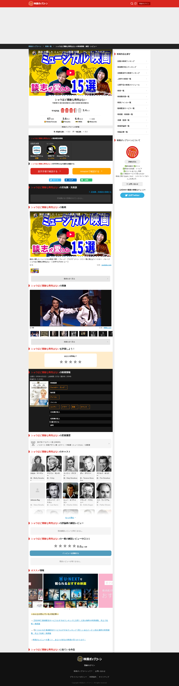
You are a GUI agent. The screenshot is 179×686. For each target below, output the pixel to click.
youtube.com (106, 265)
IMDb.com (107, 328)
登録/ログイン (144, 4)
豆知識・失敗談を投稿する (100, 192)
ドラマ (64, 407)
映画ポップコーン (35, 46)
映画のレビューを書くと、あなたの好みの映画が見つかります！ (59, 640)
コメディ (53, 407)
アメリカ (53, 397)
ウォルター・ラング (57, 387)
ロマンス (84, 407)
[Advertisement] (89, 26)
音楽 (73, 407)
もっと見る (69, 517)
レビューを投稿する (71, 553)
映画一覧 (48, 46)
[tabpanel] (70, 591)
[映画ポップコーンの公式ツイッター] (132, 195)
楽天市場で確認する (48, 171)
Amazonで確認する (89, 171)
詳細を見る (132, 162)
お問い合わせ (133, 184)
